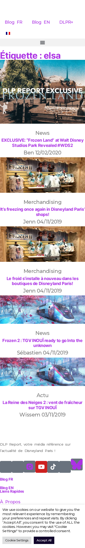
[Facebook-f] (18, 467)
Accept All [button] (44, 540)
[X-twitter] (6, 467)
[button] (42, 42)
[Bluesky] (77, 464)
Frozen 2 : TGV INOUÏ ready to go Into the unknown (42, 343)
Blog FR (13, 22)
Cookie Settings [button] (17, 540)
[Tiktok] (53, 467)
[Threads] (65, 467)
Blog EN (41, 22)
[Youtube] (41, 467)
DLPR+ (66, 22)
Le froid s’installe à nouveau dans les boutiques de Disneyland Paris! (42, 281)
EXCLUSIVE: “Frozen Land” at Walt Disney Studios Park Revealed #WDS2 (42, 143)
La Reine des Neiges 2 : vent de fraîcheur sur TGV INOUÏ (42, 405)
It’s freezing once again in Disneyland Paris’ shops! (42, 212)
